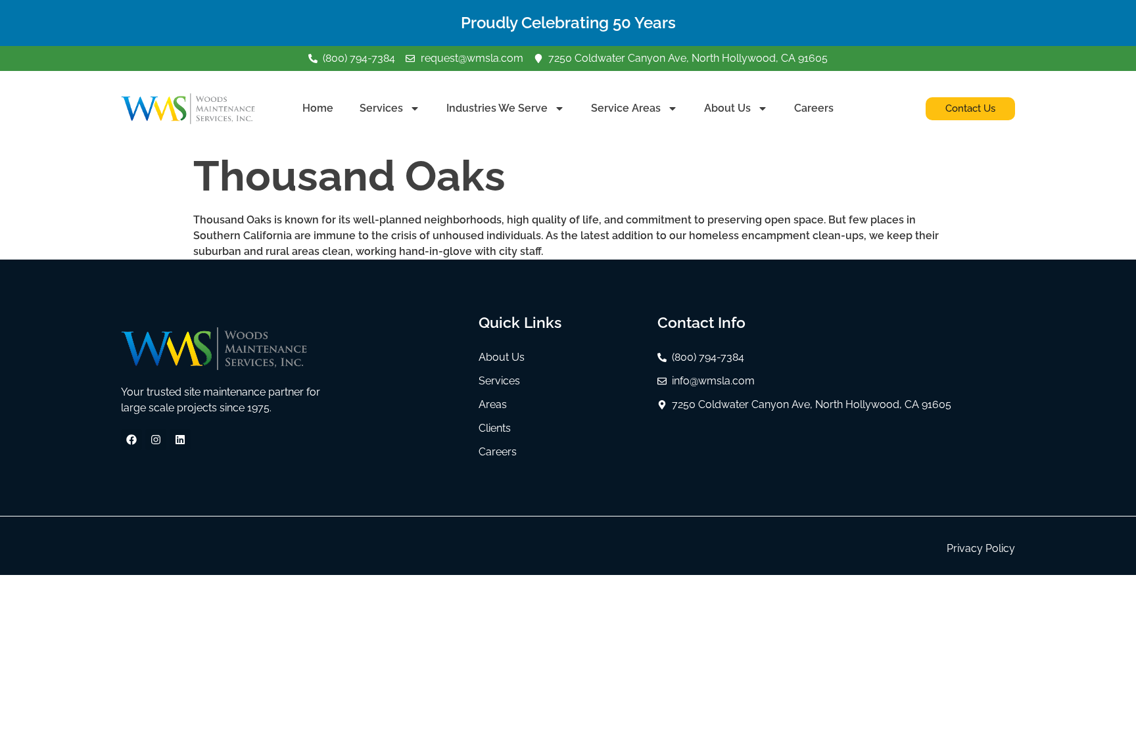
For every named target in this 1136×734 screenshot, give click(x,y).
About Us (727, 108)
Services (381, 108)
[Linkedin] (180, 439)
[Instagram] (155, 439)
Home (317, 108)
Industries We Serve (497, 108)
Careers (814, 108)
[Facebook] (131, 439)
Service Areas (626, 108)
